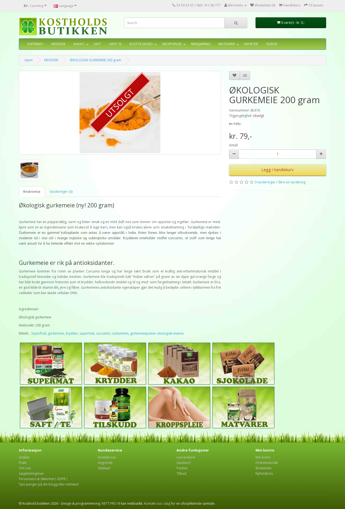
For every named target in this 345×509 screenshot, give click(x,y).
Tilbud (181, 473)
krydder (72, 333)
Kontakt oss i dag (157, 503)
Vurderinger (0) (61, 191)
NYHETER (251, 44)
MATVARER (227, 44)
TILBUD (271, 44)
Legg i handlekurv (277, 169)
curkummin (120, 333)
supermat (87, 333)
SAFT (97, 44)
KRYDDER (58, 44)
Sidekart (104, 468)
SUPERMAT (35, 44)
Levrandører (186, 457)
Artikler (24, 457)
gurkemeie (56, 333)
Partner (182, 468)
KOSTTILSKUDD (141, 44)
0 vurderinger (265, 182)
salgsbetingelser (31, 473)
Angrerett (105, 462)
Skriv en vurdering (291, 182)
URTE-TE (115, 44)
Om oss (25, 468)
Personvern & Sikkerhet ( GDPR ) (43, 479)
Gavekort (184, 462)
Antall (233, 145)
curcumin (103, 333)
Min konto (263, 457)
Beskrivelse (31, 191)
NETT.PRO (109, 503)
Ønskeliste (263, 468)
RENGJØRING (201, 44)
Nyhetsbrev (264, 473)
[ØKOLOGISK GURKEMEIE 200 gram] (120, 112)
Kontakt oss (107, 457)
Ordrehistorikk (267, 462)
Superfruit (38, 333)
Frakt (22, 462)
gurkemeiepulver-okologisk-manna (157, 333)
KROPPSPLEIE (172, 44)
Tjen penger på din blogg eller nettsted (48, 484)
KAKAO (79, 44)
